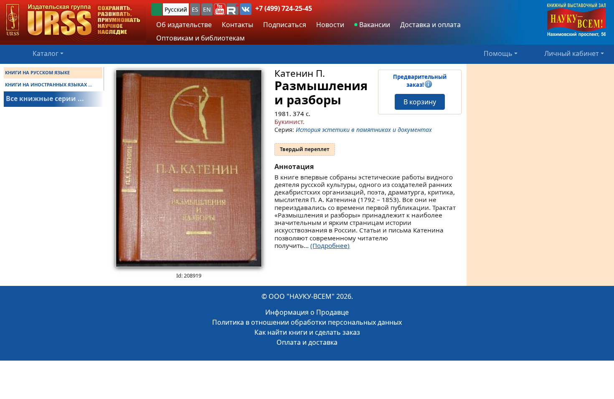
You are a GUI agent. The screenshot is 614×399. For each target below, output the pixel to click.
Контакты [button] (237, 24)
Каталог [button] (45, 53)
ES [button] (195, 9)
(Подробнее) (330, 245)
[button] (220, 9)
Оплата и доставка (307, 342)
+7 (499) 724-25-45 (283, 8)
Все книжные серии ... (45, 98)
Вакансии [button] (374, 24)
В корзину (419, 101)
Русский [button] (176, 9)
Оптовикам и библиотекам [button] (200, 38)
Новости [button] (330, 24)
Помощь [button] (498, 53)
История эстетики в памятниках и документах (364, 130)
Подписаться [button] (284, 24)
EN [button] (207, 9)
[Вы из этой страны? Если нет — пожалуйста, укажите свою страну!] (156, 9)
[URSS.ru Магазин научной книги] (73, 20)
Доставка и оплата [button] (430, 24)
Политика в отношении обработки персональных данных (307, 322)
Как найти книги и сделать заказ (307, 332)
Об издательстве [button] (184, 24)
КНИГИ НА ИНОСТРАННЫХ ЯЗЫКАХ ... (48, 84)
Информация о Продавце (307, 312)
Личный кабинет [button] (571, 53)
